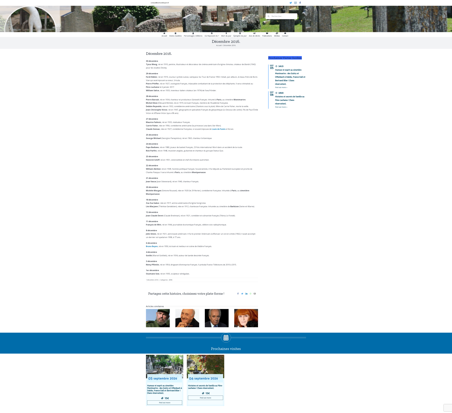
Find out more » (281, 87)
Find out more (164, 402)
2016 (170, 280)
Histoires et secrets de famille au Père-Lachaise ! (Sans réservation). (289, 100)
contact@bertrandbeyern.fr (160, 3)
